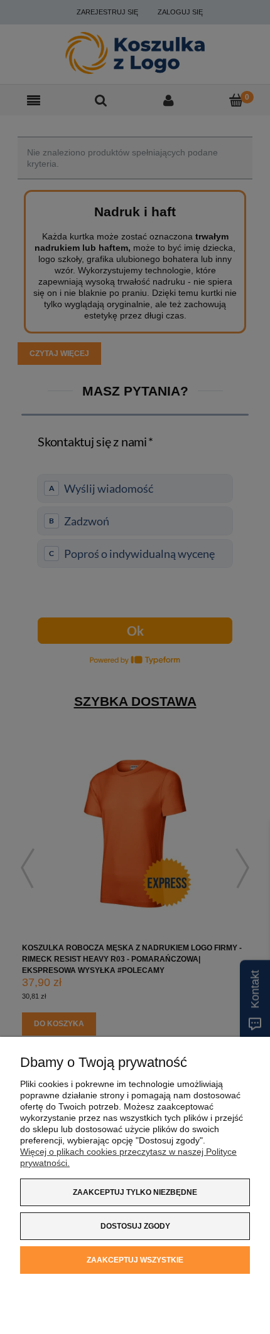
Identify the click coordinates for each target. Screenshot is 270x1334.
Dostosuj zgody (135, 1226)
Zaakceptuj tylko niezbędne (135, 1192)
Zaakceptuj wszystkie (135, 1260)
